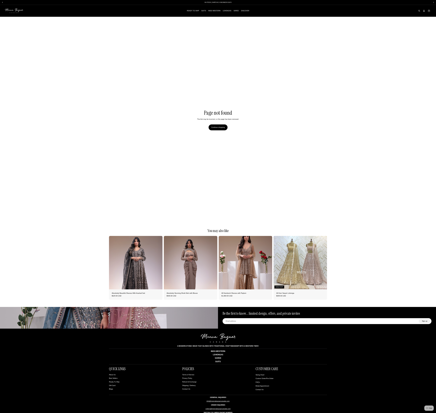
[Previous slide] (112, 262)
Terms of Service (188, 375)
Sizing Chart (260, 375)
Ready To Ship (114, 382)
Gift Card (112, 385)
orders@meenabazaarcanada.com (218, 409)
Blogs (111, 389)
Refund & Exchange (189, 382)
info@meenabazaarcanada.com (218, 401)
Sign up (424, 321)
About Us (112, 375)
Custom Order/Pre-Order (265, 378)
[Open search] (419, 10)
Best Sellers (113, 378)
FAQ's (258, 382)
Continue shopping (218, 127)
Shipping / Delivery (189, 385)
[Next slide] (159, 262)
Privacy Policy (187, 378)
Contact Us (186, 389)
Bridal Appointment (262, 386)
